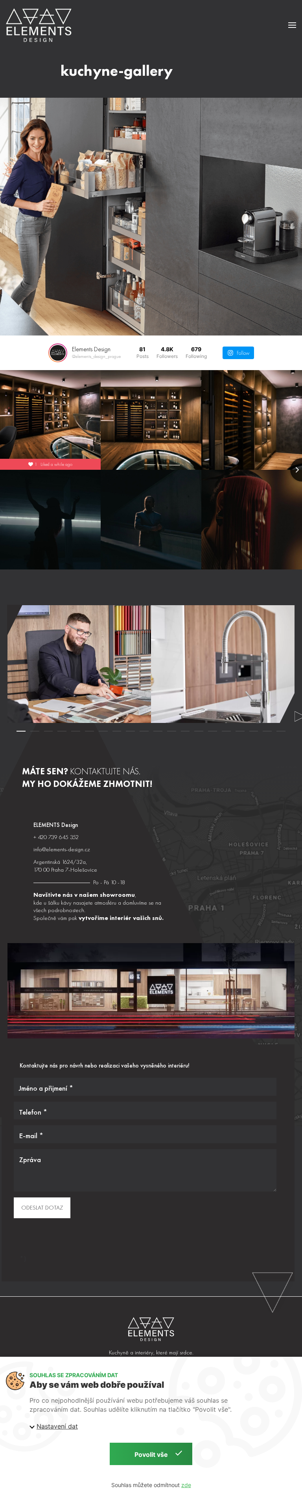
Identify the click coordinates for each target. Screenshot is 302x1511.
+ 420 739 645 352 (56, 837)
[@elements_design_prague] (58, 353)
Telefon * (33, 1112)
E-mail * (31, 1136)
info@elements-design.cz (61, 849)
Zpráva (30, 1159)
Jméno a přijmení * (46, 1088)
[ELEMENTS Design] (151, 1329)
